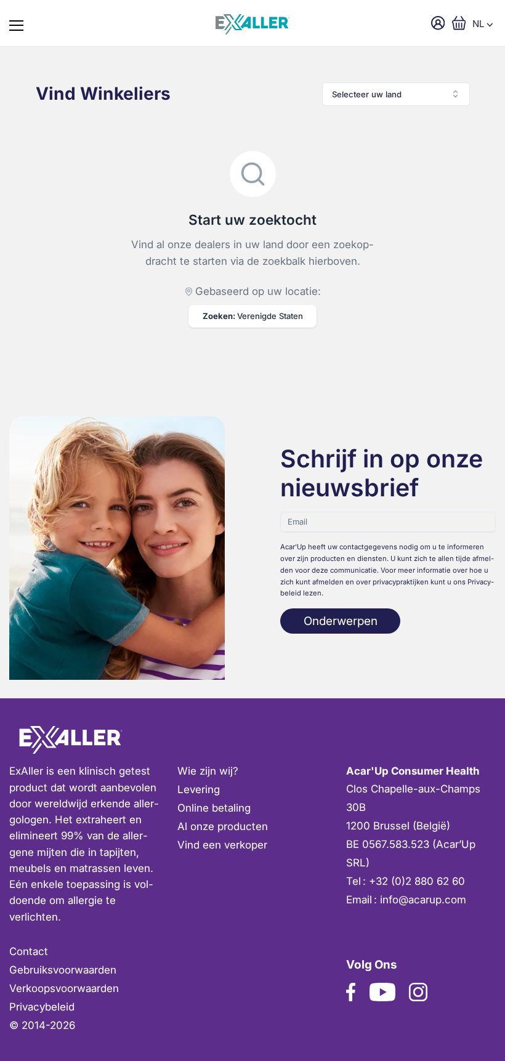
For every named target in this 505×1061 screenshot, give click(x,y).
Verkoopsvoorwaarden (64, 988)
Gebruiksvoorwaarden (62, 970)
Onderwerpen (341, 621)
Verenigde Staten (253, 316)
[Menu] (16, 23)
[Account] (438, 23)
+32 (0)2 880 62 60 (417, 881)
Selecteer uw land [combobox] (367, 94)
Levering (198, 789)
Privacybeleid (42, 1007)
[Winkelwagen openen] (459, 23)
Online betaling (214, 808)
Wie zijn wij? (207, 771)
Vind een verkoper (222, 845)
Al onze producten (222, 826)
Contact (28, 951)
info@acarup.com (423, 900)
